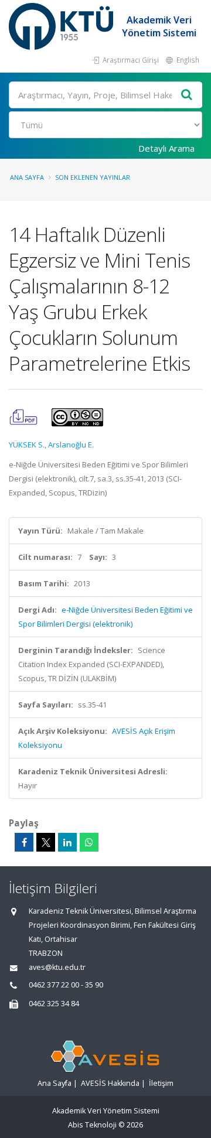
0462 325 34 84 (54, 1004)
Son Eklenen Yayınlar (92, 177)
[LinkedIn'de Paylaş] (67, 842)
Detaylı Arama (166, 148)
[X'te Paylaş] (45, 842)
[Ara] (187, 95)
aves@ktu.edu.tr (57, 967)
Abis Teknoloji (92, 1125)
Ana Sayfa (27, 177)
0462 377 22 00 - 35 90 (66, 985)
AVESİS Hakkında (110, 1083)
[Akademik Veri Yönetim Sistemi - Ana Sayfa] (62, 26)
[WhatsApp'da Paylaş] (89, 842)
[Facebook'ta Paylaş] (24, 842)
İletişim (161, 1083)
